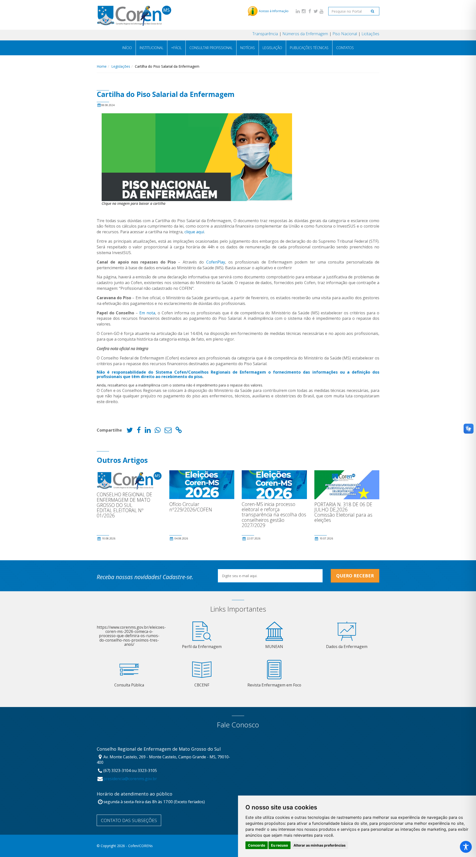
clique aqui (194, 232)
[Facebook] (310, 11)
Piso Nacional (344, 33)
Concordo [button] (256, 845)
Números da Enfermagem (305, 33)
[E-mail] (168, 431)
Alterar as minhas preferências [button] (320, 845)
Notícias (247, 47)
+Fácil (176, 47)
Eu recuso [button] (279, 845)
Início (127, 47)
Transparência (265, 33)
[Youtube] (322, 11)
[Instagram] (304, 11)
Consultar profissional (211, 47)
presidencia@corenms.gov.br (130, 778)
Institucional (151, 47)
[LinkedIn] (298, 11)
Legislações (120, 66)
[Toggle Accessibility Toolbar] (465, 846)
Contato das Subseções (129, 820)
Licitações (370, 33)
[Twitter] (316, 11)
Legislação (272, 47)
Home (102, 66)
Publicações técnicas (309, 47)
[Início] (134, 15)
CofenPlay (215, 262)
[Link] (179, 431)
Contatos (345, 47)
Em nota (147, 313)
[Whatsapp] (158, 431)
